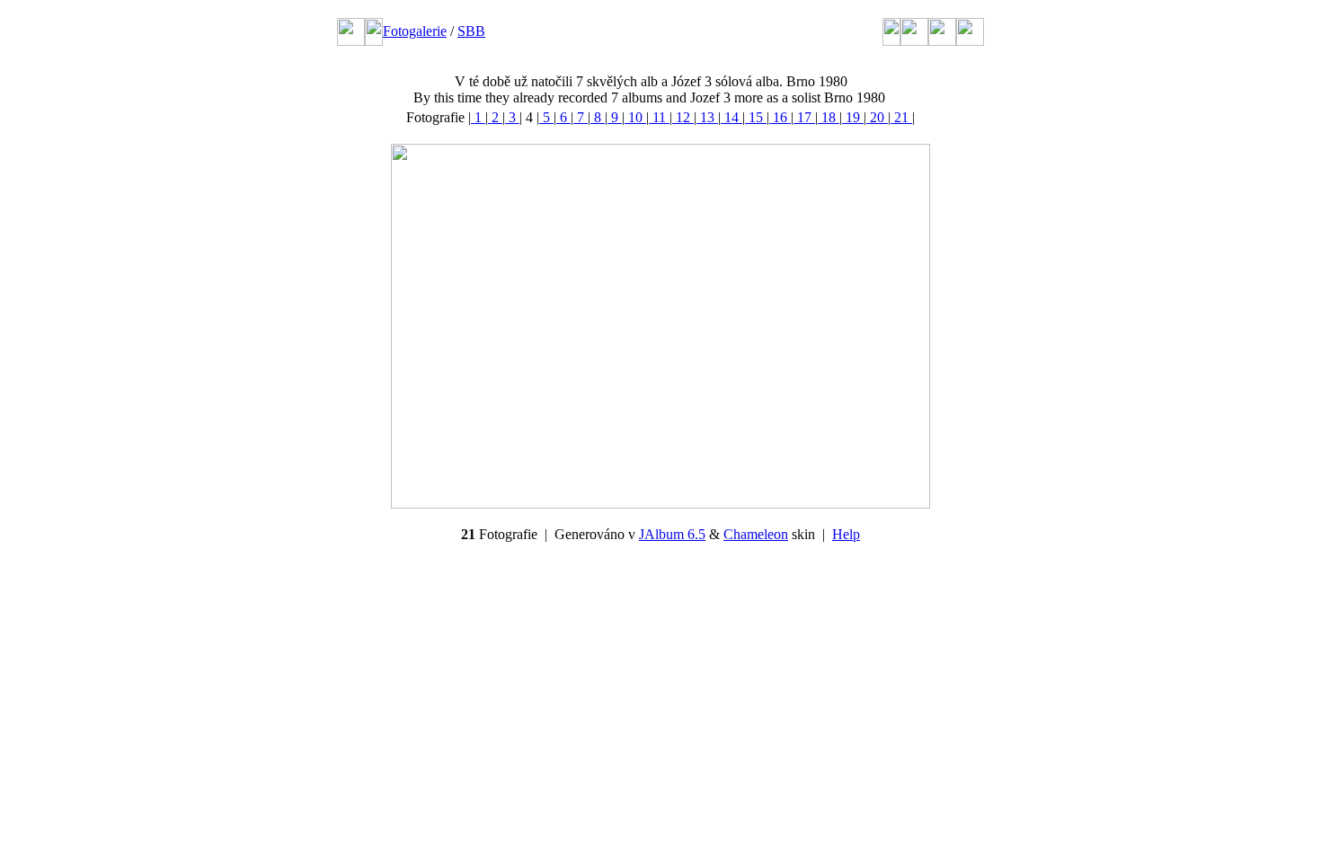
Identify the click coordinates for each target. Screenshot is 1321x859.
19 (853, 117)
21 (901, 117)
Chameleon (755, 534)
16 (780, 117)
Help (846, 534)
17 (804, 117)
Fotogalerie (415, 31)
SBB (471, 31)
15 (756, 117)
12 (683, 117)
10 (635, 117)
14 (731, 117)
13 (707, 117)
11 (659, 117)
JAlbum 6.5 (672, 534)
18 (828, 117)
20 (877, 117)
